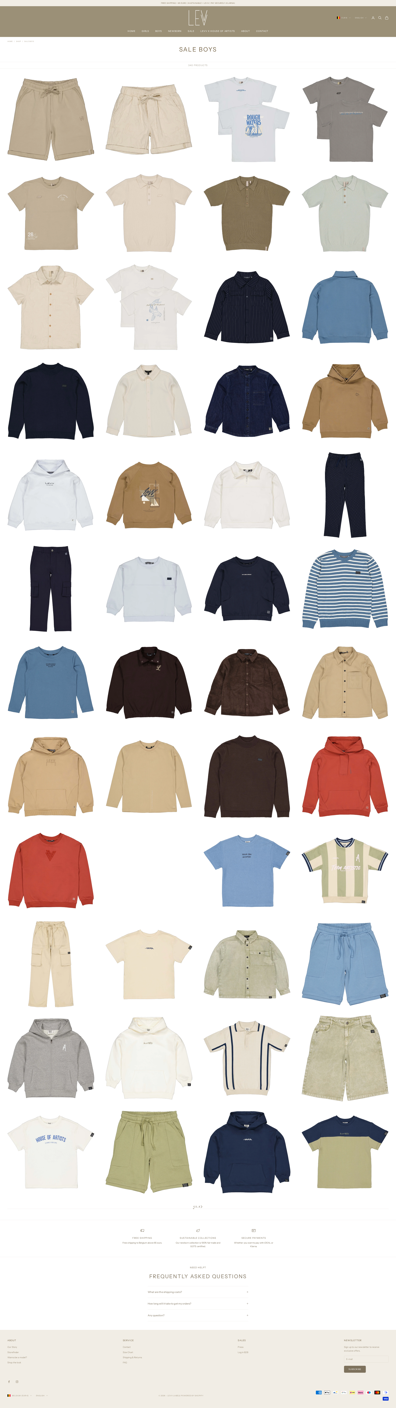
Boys (158, 31)
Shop (18, 41)
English (359, 18)
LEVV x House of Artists (217, 31)
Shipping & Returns (132, 1357)
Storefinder (13, 1352)
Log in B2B (243, 1352)
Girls (145, 31)
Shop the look (14, 1362)
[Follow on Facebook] (9, 1381)
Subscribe (355, 1369)
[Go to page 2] (201, 1207)
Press (240, 1347)
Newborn (175, 31)
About (245, 31)
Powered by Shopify (192, 1396)
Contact (262, 31)
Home (131, 31)
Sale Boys (29, 41)
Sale (191, 31)
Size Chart (128, 1352)
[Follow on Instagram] (17, 1381)
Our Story (12, 1347)
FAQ (125, 1362)
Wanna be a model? (17, 1357)
